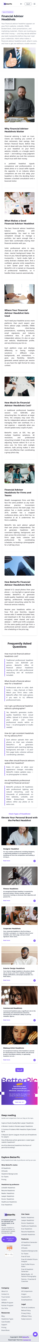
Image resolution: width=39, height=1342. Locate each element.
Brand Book (5, 1330)
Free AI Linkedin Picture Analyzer (29, 1260)
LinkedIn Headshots (8, 1188)
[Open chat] (35, 1334)
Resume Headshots (8, 1190)
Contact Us (5, 1294)
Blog (3, 1316)
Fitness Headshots (10, 889)
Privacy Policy (26, 1313)
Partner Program (7, 1305)
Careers (4, 1300)
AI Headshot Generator (29, 1242)
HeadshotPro (25, 1297)
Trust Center (5, 1297)
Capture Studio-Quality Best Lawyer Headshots (17, 1123)
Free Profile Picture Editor (27, 1265)
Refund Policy (26, 1310)
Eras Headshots (6, 1205)
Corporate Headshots (12, 929)
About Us (4, 1291)
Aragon (23, 1294)
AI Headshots (6, 1168)
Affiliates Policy (26, 1316)
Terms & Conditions (28, 1308)
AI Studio (4, 1171)
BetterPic (25, 1337)
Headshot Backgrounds (9, 1174)
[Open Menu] (34, 4)
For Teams (5, 1177)
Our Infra (4, 1308)
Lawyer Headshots (7, 1196)
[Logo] (7, 3)
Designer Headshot (11, 849)
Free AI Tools (25, 1256)
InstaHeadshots (26, 1300)
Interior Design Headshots (14, 968)
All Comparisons (26, 1291)
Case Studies (5, 1322)
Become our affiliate (10, 1239)
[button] (22, 4)
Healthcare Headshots (9, 1202)
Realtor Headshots (7, 1193)
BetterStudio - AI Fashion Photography (28, 1275)
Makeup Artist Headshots (13, 1048)
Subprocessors (26, 1319)
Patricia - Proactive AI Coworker (28, 1280)
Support (4, 1325)
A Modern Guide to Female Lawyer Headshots (17, 1126)
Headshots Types (7, 1319)
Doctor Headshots (7, 1199)
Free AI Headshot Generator (27, 1270)
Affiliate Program (7, 1303)
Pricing (3, 1179)
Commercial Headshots (12, 1008)
